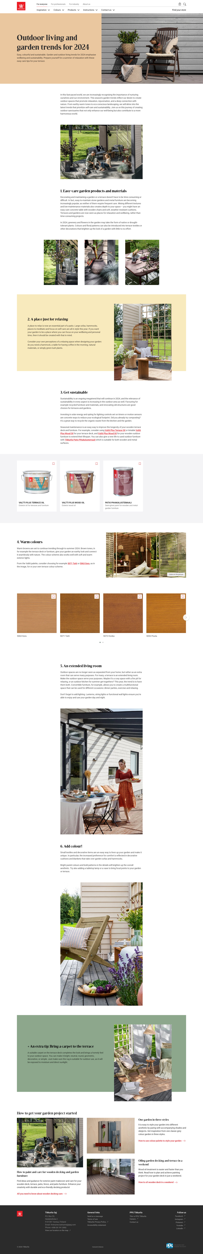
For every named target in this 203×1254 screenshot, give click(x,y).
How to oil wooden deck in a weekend (156, 1182)
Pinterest (179, 1222)
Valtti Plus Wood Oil (107, 433)
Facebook (179, 1216)
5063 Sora (85, 563)
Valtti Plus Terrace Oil (115, 430)
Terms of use (92, 1219)
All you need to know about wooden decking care (40, 1193)
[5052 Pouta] (166, 615)
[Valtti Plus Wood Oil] (81, 486)
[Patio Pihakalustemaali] (124, 486)
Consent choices (97, 1247)
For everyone (42, 4)
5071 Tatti (72, 563)
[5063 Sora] (37, 615)
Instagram (179, 1219)
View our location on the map (56, 1230)
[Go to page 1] (100, 642)
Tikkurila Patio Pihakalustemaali (80, 440)
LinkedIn (179, 1228)
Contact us (134, 1222)
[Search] (184, 4)
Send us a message (95, 1216)
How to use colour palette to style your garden (160, 1141)
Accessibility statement (96, 1225)
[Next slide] (186, 617)
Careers (133, 1219)
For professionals (58, 4)
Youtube (179, 1225)
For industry (74, 4)
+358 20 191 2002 (58, 1228)
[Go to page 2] (103, 642)
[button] (179, 4)
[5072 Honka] (123, 615)
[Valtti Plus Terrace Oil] (38, 486)
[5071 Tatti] (80, 615)
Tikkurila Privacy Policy (96, 1222)
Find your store (179, 10)
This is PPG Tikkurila (138, 1216)
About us (86, 4)
